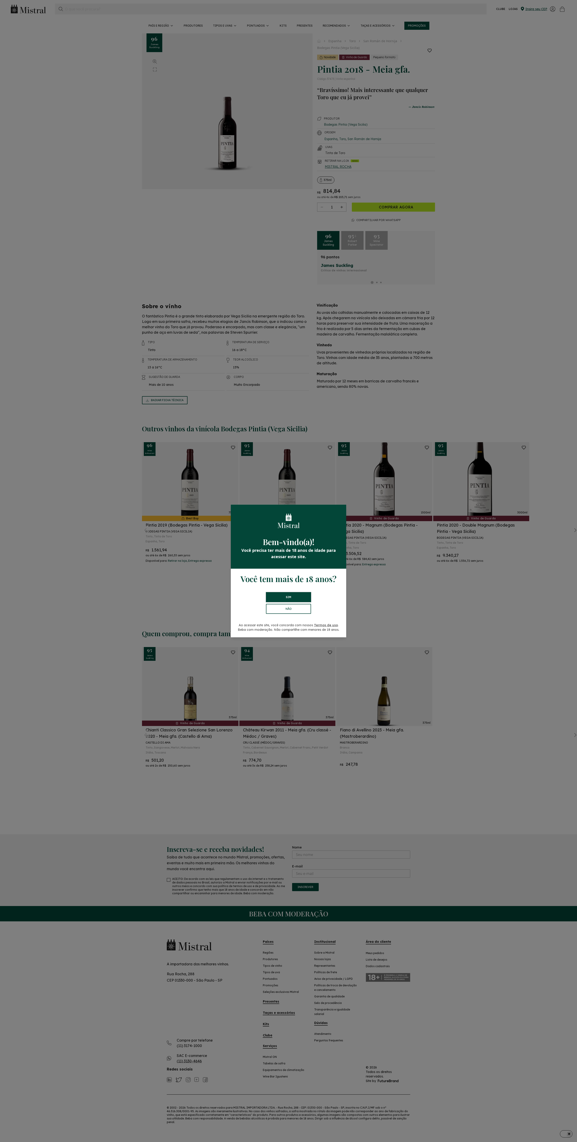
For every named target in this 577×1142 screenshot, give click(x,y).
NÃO (289, 608)
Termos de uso (326, 625)
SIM (288, 597)
